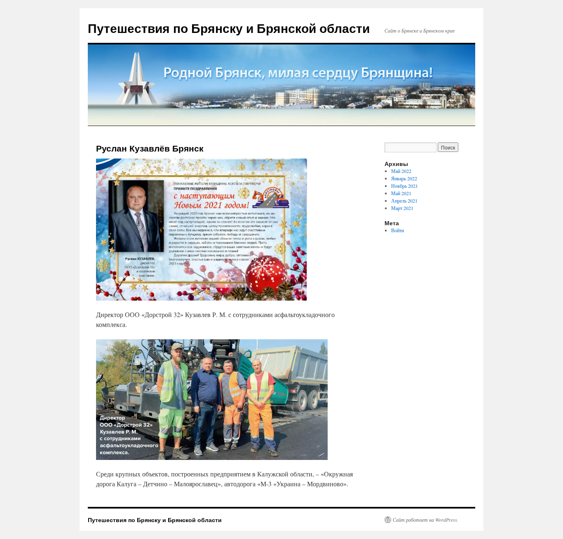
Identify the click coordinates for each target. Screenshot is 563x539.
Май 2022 (401, 171)
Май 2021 (401, 193)
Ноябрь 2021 (404, 185)
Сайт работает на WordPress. (425, 519)
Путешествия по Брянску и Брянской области (229, 28)
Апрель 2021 (404, 200)
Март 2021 (402, 208)
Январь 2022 (404, 178)
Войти (397, 230)
